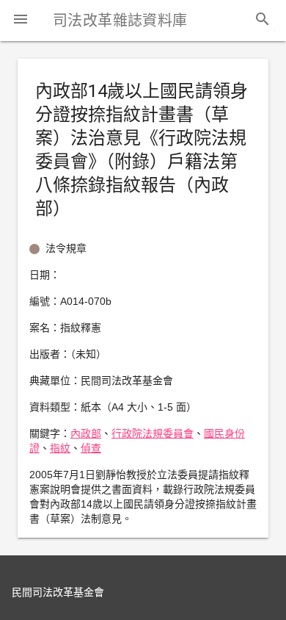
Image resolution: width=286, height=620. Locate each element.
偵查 (91, 448)
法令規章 (66, 248)
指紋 (60, 448)
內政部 (85, 433)
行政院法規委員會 (152, 433)
